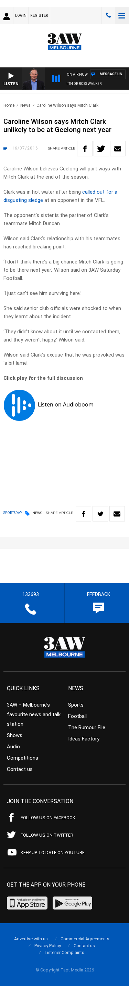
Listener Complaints (64, 952)
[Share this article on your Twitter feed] (101, 148)
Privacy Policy (47, 945)
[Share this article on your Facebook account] (85, 148)
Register (39, 15)
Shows (14, 735)
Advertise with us (31, 938)
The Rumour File (86, 727)
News (25, 105)
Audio (13, 747)
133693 (108, 15)
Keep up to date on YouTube (53, 852)
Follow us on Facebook (48, 817)
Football (77, 716)
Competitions (22, 758)
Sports (76, 705)
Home (8, 105)
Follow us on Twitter (47, 835)
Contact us (20, 769)
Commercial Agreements (85, 938)
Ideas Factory (83, 739)
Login (20, 15)
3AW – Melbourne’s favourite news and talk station (34, 714)
